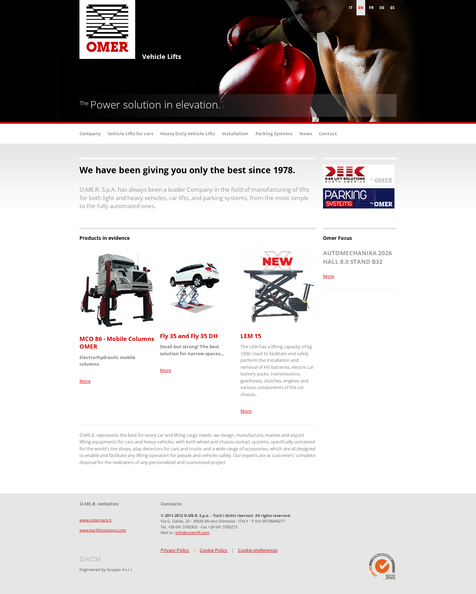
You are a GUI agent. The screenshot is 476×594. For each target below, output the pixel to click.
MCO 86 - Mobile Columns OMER (116, 342)
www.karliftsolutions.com (102, 530)
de (381, 7)
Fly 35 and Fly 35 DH (189, 336)
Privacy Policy (175, 550)
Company (90, 133)
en (360, 7)
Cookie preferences (258, 550)
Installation (235, 133)
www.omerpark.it (95, 520)
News (305, 133)
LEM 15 (250, 336)
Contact (328, 133)
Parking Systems (273, 133)
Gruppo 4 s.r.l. (120, 569)
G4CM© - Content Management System (89, 559)
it (350, 7)
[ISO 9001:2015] (383, 566)
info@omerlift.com (192, 532)
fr (371, 7)
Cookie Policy (214, 550)
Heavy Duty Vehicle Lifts (187, 133)
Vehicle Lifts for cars (130, 133)
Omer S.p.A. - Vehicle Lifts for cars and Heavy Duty (107, 31)
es (392, 7)
